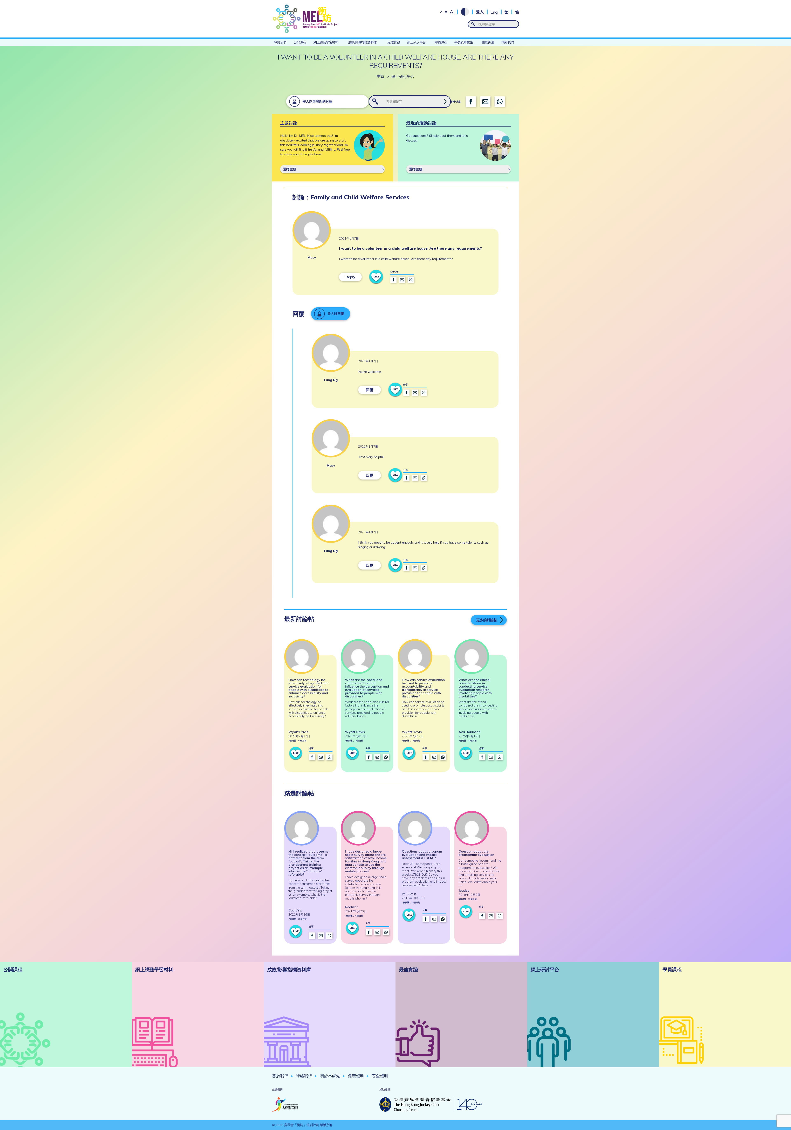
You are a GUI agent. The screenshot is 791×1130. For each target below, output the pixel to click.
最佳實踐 (393, 42)
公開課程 (300, 42)
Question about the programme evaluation (476, 853)
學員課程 (441, 42)
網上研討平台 (416, 42)
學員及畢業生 (463, 42)
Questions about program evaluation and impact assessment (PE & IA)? (422, 855)
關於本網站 (330, 1076)
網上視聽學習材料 (326, 42)
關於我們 (280, 42)
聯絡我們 (507, 42)
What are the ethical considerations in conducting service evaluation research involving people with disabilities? (475, 688)
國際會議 (488, 42)
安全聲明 (380, 1076)
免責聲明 (356, 1076)
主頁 (380, 76)
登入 (480, 12)
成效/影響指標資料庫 (362, 42)
